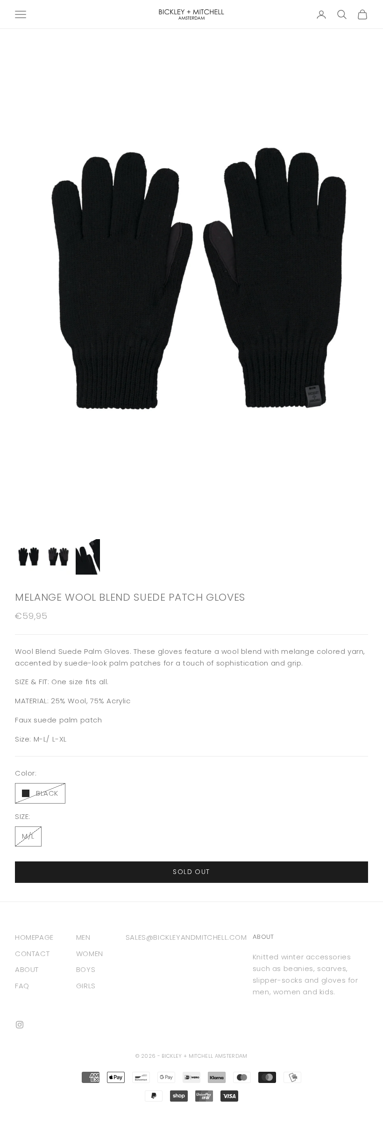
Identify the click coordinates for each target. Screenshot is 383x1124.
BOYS (85, 969)
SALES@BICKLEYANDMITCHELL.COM (186, 937)
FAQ (22, 986)
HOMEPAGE (34, 937)
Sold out (191, 871)
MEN (83, 937)
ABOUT (27, 969)
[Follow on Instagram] (19, 1024)
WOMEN (89, 953)
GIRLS (86, 986)
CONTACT (32, 953)
